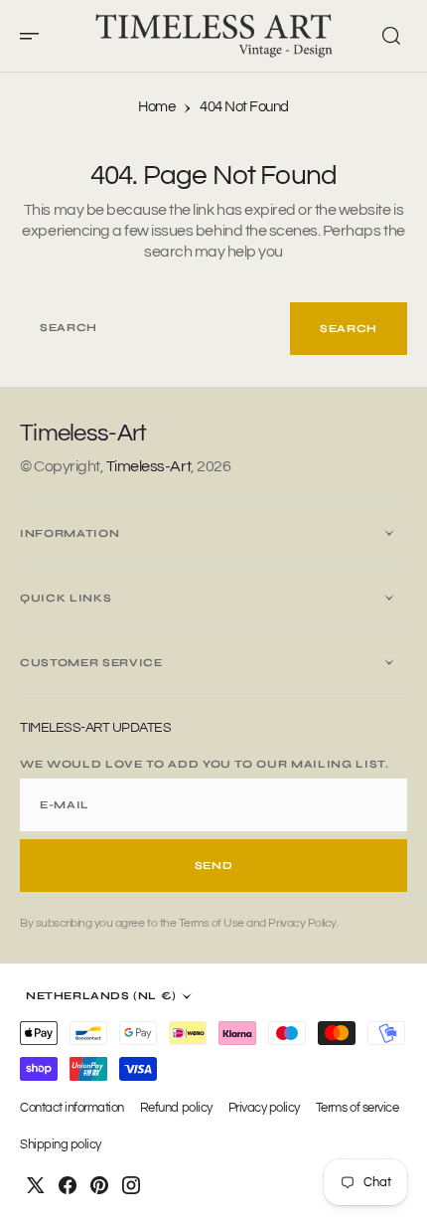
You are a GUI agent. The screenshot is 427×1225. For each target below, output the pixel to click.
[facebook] (67, 1185)
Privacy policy (264, 1108)
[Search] (391, 36)
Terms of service (357, 1108)
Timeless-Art (148, 466)
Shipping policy (60, 1144)
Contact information (72, 1108)
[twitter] (36, 1185)
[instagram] (131, 1185)
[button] (36, 36)
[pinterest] (99, 1185)
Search (348, 328)
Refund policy (176, 1108)
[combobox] (155, 328)
